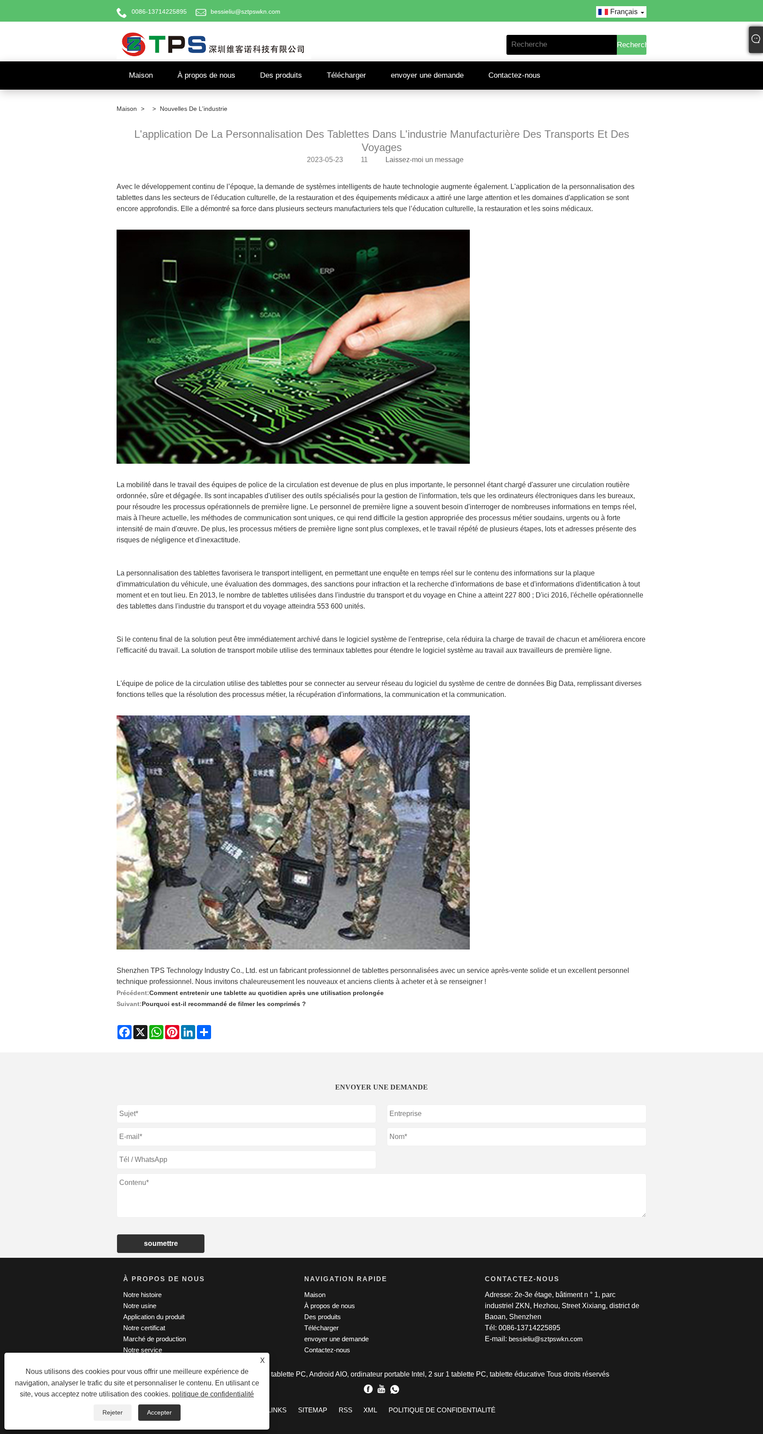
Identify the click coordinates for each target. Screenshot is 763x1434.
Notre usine (139, 1305)
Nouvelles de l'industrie (193, 108)
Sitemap (312, 1410)
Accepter (159, 1412)
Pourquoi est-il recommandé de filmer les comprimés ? (224, 1003)
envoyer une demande (427, 75)
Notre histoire (142, 1294)
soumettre (161, 1243)
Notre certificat (144, 1328)
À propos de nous (206, 75)
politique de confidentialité (213, 1394)
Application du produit (154, 1316)
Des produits (281, 75)
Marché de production (154, 1339)
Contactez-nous (514, 75)
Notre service (142, 1350)
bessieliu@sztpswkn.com (245, 11)
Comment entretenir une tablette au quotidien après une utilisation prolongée (266, 992)
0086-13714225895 (159, 11)
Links (277, 1410)
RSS (345, 1410)
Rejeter (112, 1412)
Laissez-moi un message (424, 159)
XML (370, 1410)
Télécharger (346, 75)
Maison (141, 75)
